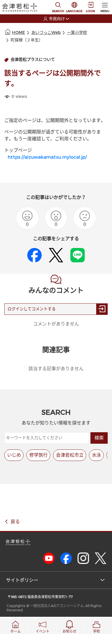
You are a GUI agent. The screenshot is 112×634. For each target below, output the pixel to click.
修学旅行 (38, 455)
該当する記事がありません (56, 369)
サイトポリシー (22, 580)
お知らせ (69, 631)
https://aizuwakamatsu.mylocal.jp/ (47, 157)
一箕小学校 (77, 32)
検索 (99, 438)
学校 (96, 631)
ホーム (15, 631)
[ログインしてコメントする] (102, 309)
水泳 (96, 455)
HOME (18, 32)
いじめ (14, 455)
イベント (42, 631)
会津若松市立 (70, 455)
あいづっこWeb (46, 32)
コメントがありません (56, 324)
